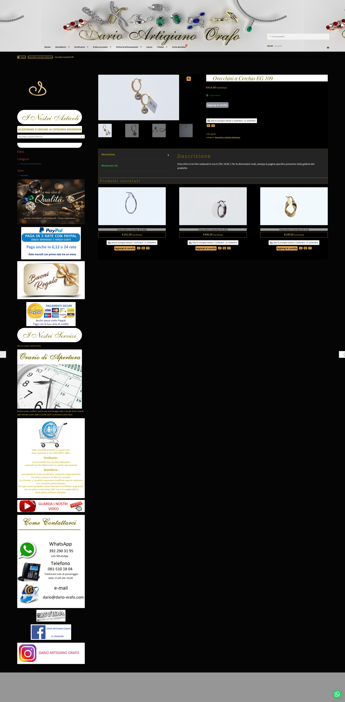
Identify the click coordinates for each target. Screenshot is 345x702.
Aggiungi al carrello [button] (125, 248)
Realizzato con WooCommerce (46, 686)
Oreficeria (79, 47)
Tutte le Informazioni (127, 47)
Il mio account (100, 47)
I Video (160, 47)
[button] (189, 79)
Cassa (149, 47)
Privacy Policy (23, 686)
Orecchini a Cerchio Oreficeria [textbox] (50, 136)
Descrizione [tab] (108, 154)
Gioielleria (60, 47)
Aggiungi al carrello (217, 105)
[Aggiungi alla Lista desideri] (213, 126)
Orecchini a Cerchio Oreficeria (40, 57)
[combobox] (51, 136)
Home (47, 47)
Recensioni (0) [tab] (109, 165)
